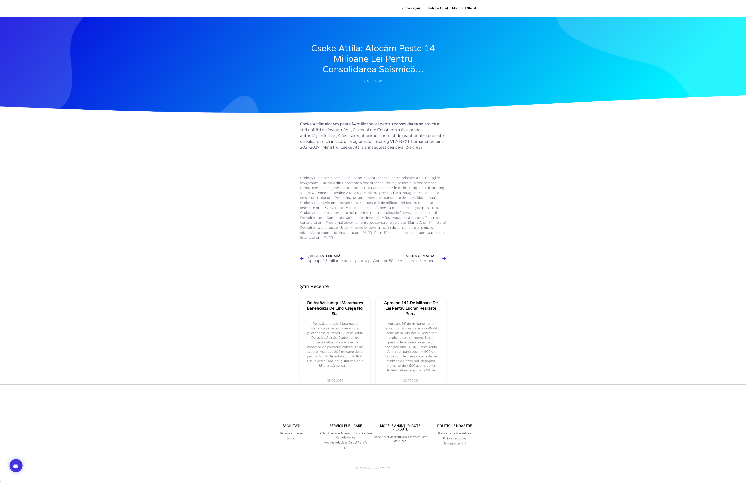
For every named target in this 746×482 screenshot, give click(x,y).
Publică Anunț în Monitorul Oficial (452, 8)
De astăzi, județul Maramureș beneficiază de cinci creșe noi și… (335, 308)
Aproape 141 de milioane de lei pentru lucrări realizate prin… (411, 308)
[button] (16, 465)
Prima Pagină (411, 8)
